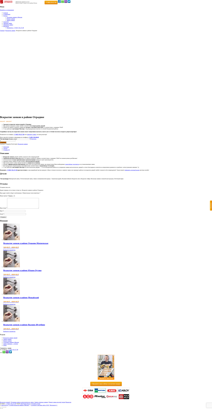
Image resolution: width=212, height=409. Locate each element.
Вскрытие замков (10, 30)
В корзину (3, 142)
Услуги (5, 16)
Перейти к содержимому (7, 10)
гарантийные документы (72, 164)
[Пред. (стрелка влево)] (0, 408)
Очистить (33, 139)
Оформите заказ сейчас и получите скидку (106, 384)
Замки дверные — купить (10, 344)
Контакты (6, 26)
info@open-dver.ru (25, 403)
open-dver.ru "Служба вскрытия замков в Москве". (15, 405)
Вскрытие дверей (5, 402)
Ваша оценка (4, 196)
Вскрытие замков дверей (10, 338)
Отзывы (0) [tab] (6, 150)
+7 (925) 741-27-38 (19, 134)
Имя (1, 211)
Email (2, 214)
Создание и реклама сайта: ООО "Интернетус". (44, 405)
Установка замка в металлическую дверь (22, 402)
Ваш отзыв (3, 208)
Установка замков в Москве (14, 17)
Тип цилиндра (4, 139)
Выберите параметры (9, 250)
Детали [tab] (5, 148)
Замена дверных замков (41, 402)
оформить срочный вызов (132, 170)
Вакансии (68, 402)
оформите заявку (32, 134)
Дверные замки (7, 23)
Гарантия (6, 21)
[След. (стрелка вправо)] (2, 408)
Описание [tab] (6, 147)
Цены (5, 345)
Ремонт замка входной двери (57, 402)
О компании (6, 14)
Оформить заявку (8, 24)
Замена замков (11, 20)
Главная (5, 13)
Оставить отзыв (35, 403)
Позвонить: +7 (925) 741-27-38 (15, 27)
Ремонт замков (11, 19)
